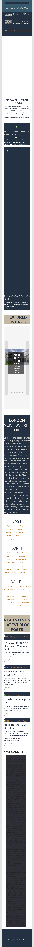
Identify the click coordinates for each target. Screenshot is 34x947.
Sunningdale (22, 566)
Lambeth (24, 589)
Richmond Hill (10, 566)
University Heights (10, 572)
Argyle (9, 526)
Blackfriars (10, 553)
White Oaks (24, 606)
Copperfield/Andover (24, 586)
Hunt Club (22, 556)
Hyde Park (10, 559)
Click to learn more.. (20, 144)
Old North (19, 535)
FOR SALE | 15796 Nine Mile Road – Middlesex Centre (16, 645)
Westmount (10, 606)
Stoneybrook (10, 569)
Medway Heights (21, 559)
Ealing (20, 529)
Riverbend (24, 596)
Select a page (9, 3)
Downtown (9, 529)
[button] (6, 368)
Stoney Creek (22, 569)
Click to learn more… (10, 309)
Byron (10, 586)
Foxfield (10, 556)
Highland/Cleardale (10, 589)
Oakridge (22, 562)
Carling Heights (20, 526)
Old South (10, 593)
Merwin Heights (9, 539)
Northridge (10, 562)
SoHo (20, 539)
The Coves (10, 602)
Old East (9, 535)
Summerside (24, 599)
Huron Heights (19, 532)
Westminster (24, 602)
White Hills (22, 572)
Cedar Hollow (21, 553)
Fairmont (9, 532)
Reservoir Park (10, 596)
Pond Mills (24, 593)
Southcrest (10, 599)
